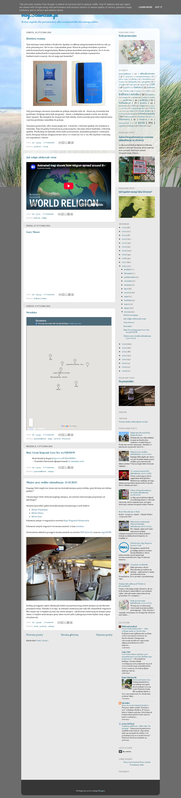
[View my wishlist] (125, 752)
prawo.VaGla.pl (128, 724)
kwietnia (128, 300)
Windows (144, 119)
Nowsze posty (34, 635)
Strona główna (69, 635)
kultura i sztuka (40, 298)
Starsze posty (104, 635)
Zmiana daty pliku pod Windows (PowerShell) (132, 585)
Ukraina (141, 117)
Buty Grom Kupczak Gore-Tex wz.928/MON (50, 452)
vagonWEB (106, 532)
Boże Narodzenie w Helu (129, 512)
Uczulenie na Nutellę (139, 564)
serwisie (80, 526)
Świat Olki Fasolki (129, 677)
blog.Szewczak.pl (39, 14)
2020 (124, 250)
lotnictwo (151, 94)
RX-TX (152, 108)
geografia (146, 82)
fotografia (133, 82)
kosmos (138, 91)
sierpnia (127, 285)
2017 (124, 262)
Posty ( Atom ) (42, 640)
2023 (124, 239)
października (129, 277)
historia (37, 218)
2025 (124, 231)
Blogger (101, 791)
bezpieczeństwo (144, 76)
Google (122, 84)
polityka (144, 100)
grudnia (127, 269)
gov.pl (133, 84)
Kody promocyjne (128, 36)
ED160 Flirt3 (38, 513)
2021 (124, 247)
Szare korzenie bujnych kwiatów (135, 705)
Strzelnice (31, 312)
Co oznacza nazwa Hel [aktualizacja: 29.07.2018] (140, 472)
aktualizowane (147, 73)
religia (44, 218)
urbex (150, 117)
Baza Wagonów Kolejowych (76, 520)
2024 (124, 235)
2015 (124, 344)
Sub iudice (126, 703)
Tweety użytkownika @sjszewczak (133, 422)
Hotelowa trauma (35, 38)
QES (134, 106)
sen (124, 111)
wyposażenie (124, 123)
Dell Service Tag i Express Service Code (141, 544)
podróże (38, 146)
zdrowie (143, 126)
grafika (127, 87)
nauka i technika (148, 97)
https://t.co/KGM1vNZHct (64, 458)
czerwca (127, 292)
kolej (36, 626)
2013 (124, 351)
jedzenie (151, 87)
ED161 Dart (37, 516)
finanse (122, 82)
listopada (128, 273)
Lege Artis (126, 652)
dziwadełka (147, 79)
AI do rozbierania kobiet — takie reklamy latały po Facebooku (135, 630)
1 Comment (48, 622)
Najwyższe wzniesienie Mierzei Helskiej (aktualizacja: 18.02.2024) (140, 524)
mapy (50, 438)
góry (143, 84)
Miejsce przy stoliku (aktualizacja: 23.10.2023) (51, 482)
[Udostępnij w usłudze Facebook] (69, 142)
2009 (124, 367)
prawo (144, 103)
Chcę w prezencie (130, 762)
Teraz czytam (144, 762)
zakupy (51, 471)
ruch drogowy (138, 108)
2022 (124, 243)
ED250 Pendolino (40, 509)
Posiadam (134, 765)
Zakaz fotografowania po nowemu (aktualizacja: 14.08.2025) (136, 139)
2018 (124, 258)
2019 (124, 254)
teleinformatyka (146, 113)
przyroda (123, 106)
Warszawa (66, 438)
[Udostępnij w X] (66, 142)
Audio (141, 765)
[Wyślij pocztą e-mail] (60, 142)
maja (126, 296)
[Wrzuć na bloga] (63, 142)
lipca (126, 288)
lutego (127, 308)
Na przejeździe (126, 381)
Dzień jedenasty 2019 (141, 680)
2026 (124, 227)
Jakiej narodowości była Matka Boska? (140, 434)
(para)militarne (40, 438)
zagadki (122, 126)
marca (127, 304)
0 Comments (48, 142)
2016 (124, 266)
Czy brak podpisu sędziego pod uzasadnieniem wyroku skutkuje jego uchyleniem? (137, 656)
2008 (124, 371)
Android (128, 76)
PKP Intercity (86, 532)
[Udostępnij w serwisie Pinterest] (72, 142)
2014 (124, 348)
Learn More (145, 7)
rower (125, 108)
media (135, 97)
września (128, 281)
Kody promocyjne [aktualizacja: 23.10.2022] (140, 602)
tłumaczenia (129, 117)
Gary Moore (33, 232)
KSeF (148, 91)
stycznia (127, 312)
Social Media (144, 111)
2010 (124, 363)
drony (135, 79)
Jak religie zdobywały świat (41, 157)
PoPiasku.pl (125, 103)
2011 (124, 359)
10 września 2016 (76, 461)
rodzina (152, 106)
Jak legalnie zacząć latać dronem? (135, 192)
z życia (45, 146)
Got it (158, 7)
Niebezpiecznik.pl (129, 626)
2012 (124, 355)
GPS (152, 84)
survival (57, 438)
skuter (132, 111)
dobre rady (123, 79)
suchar (121, 114)
